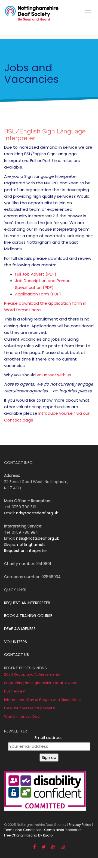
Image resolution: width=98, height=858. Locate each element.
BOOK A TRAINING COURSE (28, 615)
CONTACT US (16, 654)
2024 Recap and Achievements (32, 674)
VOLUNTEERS (15, 642)
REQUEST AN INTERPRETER (27, 603)
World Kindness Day (21, 716)
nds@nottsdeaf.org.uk (37, 513)
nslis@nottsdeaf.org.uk (37, 538)
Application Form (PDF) (38, 294)
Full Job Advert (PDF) (35, 274)
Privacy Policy (80, 824)
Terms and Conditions (23, 830)
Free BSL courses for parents (29, 708)
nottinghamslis (31, 544)
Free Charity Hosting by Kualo (28, 835)
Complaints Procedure (62, 830)
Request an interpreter (25, 550)
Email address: (49, 737)
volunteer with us (54, 375)
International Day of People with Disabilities (41, 699)
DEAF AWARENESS (20, 628)
